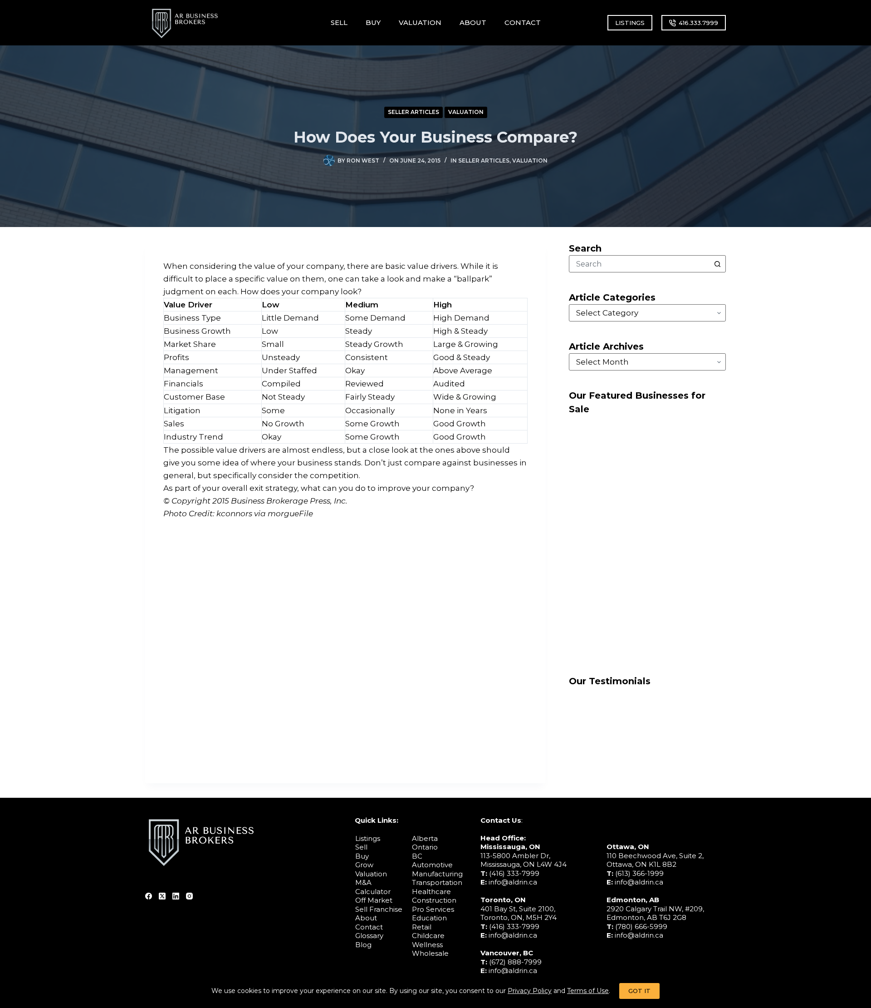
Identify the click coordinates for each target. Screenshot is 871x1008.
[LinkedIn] (175, 896)
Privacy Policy (530, 991)
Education (429, 918)
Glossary (369, 935)
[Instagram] (189, 896)
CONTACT (522, 22)
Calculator (373, 891)
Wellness (427, 944)
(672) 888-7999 (515, 962)
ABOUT (473, 22)
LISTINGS (630, 22)
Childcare (428, 935)
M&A (363, 882)
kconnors (234, 513)
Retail (421, 927)
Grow (364, 864)
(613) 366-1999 (639, 873)
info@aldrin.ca (513, 882)
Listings (367, 838)
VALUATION (420, 22)
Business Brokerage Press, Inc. (289, 500)
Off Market (373, 900)
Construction (434, 900)
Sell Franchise (378, 909)
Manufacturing (437, 874)
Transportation (437, 882)
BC (417, 856)
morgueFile (290, 513)
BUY (373, 22)
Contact (369, 927)
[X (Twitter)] (162, 896)
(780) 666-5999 (641, 926)
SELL (339, 22)
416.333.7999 (698, 22)
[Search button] (717, 264)
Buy (362, 856)
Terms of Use (588, 991)
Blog (363, 944)
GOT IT (639, 990)
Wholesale (430, 953)
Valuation (371, 874)
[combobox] (639, 263)
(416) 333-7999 (514, 873)
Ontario (425, 847)
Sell (361, 847)
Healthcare (431, 891)
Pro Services (433, 909)
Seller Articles (413, 112)
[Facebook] (148, 896)
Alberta (425, 838)
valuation (466, 112)
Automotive (432, 864)
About (366, 918)
